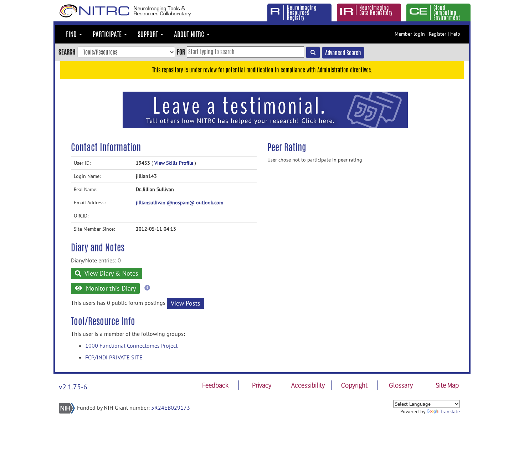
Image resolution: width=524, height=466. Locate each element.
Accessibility (308, 385)
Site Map (447, 385)
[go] (313, 52)
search (67, 51)
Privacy (261, 385)
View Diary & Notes (110, 273)
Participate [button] (108, 34)
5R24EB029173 (170, 407)
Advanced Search (343, 53)
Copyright (354, 385)
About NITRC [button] (190, 34)
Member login (410, 34)
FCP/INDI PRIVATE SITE (114, 357)
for (181, 51)
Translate (450, 411)
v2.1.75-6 (73, 386)
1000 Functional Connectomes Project (131, 345)
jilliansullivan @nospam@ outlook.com (179, 202)
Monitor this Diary (110, 288)
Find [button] (72, 34)
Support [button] (149, 34)
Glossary (401, 385)
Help (455, 34)
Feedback (215, 385)
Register (437, 34)
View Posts (185, 303)
